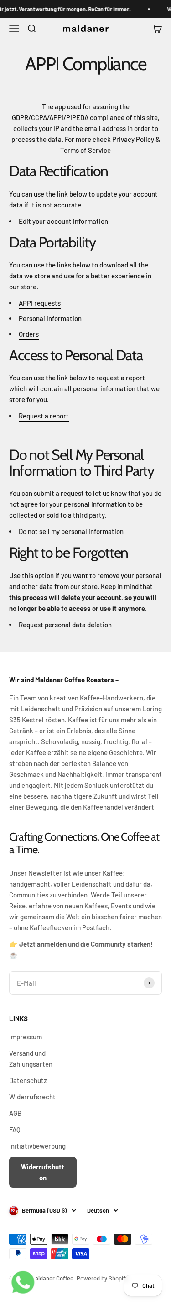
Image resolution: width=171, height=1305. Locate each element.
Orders (29, 334)
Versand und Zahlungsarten (30, 1058)
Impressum (25, 1037)
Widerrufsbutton (42, 1172)
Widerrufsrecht (32, 1097)
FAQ (15, 1129)
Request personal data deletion (65, 624)
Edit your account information (63, 221)
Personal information (50, 318)
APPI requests (40, 303)
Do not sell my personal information (71, 531)
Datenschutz (28, 1080)
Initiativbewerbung (37, 1146)
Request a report (44, 416)
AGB (15, 1113)
